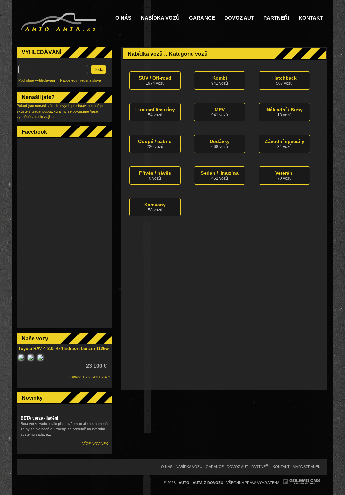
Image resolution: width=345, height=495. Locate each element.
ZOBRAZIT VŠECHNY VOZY (89, 377)
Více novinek (95, 444)
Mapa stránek (306, 467)
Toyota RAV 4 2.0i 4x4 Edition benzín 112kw (63, 348)
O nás (123, 18)
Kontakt (311, 18)
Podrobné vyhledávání (36, 80)
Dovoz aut (239, 18)
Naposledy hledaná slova (80, 80)
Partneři (276, 18)
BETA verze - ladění (39, 418)
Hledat (98, 69)
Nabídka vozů (160, 18)
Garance (202, 18)
